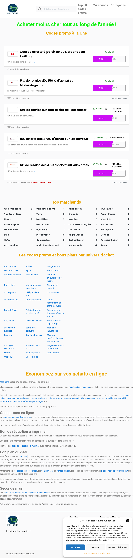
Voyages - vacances (9, 347)
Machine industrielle (52, 329)
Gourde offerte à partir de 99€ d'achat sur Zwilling (52, 54)
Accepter (75, 547)
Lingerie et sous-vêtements (55, 347)
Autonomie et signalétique (54, 322)
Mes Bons (4, 382)
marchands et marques (79, 387)
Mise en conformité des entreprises (55, 338)
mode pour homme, (28, 398)
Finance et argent (52, 287)
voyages (39, 401)
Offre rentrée (11, 299)
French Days (10, 310)
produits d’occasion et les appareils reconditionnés (27, 492)
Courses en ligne (12, 274)
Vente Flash (32, 274)
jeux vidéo (122, 398)
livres (2, 401)
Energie (8, 335)
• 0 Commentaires (21, 69)
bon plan (23, 456)
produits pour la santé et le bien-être (54, 398)
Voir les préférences (118, 547)
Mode (7, 352)
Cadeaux (8, 356)
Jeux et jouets (33, 352)
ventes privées (63, 471)
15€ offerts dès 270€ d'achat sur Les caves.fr (54, 139)
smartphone (101, 398)
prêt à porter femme (9, 398)
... (34, 62)
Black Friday (53, 352)
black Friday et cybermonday (114, 471)
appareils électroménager (83, 398)
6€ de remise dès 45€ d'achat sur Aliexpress (54, 165)
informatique (29, 401)
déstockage (31, 471)
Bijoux (28, 270)
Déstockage (32, 356)
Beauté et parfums (31, 329)
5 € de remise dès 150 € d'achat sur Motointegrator (47, 82)
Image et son (53, 266)
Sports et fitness (34, 335)
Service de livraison (9, 329)
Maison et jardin (34, 320)
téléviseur (112, 398)
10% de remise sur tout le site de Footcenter (53, 110)
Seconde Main (11, 270)
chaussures (125, 395)
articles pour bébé (14, 401)
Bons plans (9, 285)
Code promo (10, 292)
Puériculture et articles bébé (33, 312)
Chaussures (53, 292)
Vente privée (53, 270)
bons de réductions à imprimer (25, 446)
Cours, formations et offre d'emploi (54, 302)
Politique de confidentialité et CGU (96, 553)
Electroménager (34, 299)
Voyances (9, 320)
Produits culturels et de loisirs (54, 277)
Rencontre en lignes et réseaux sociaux (55, 313)
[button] (128, 521)
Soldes (29, 266)
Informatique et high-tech (34, 287)
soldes (20, 471)
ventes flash (47, 471)
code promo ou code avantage (17, 417)
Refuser (95, 547)
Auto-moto (10, 266)
